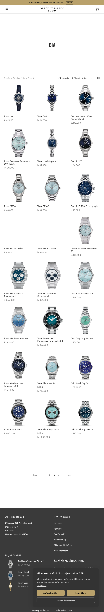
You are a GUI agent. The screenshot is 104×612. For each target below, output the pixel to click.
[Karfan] (97, 9)
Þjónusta (58, 528)
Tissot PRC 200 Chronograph (84, 206)
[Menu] (7, 9)
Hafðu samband (61, 550)
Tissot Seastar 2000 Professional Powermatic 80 (50, 340)
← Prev (33, 475)
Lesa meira (41, 585)
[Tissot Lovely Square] (52, 143)
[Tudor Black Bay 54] (52, 365)
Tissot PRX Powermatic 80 (82, 293)
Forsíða (7, 78)
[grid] (98, 78)
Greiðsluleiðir (60, 534)
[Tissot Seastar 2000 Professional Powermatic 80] (52, 320)
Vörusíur (65, 78)
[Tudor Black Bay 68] (18, 411)
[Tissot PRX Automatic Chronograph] (18, 275)
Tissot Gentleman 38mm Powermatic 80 (81, 117)
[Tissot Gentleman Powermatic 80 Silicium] (18, 143)
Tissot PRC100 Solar (13, 248)
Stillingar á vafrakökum (66, 600)
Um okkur (58, 523)
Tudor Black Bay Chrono (48, 429)
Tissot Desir (9, 116)
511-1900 (23, 534)
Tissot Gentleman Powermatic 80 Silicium (17, 162)
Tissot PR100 (76, 161)
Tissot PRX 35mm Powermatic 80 (84, 250)
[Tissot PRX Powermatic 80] (85, 275)
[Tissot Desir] (18, 98)
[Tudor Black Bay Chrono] (52, 411)
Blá (24, 78)
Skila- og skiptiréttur (63, 545)
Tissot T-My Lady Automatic (83, 338)
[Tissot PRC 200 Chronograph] (85, 188)
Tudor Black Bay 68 (13, 429)
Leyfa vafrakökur (50, 593)
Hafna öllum (80, 593)
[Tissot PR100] (85, 143)
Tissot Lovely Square (46, 161)
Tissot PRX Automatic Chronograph (13, 295)
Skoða (69, 3)
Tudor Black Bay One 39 (82, 429)
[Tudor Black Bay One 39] (85, 411)
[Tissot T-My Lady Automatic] (85, 320)
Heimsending (60, 539)
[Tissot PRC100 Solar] (18, 230)
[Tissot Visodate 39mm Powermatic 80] (18, 365)
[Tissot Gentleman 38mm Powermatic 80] (85, 98)
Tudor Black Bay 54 (46, 383)
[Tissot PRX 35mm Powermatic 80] (85, 230)
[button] (29, 87)
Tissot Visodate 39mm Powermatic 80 (14, 384)
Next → (70, 475)
